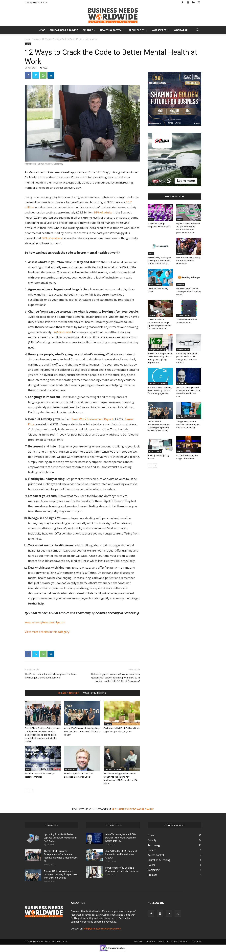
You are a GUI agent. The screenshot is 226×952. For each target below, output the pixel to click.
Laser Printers (183, 349)
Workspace (159, 30)
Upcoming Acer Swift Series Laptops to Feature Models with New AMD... (60, 837)
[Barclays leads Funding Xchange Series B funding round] (189, 277)
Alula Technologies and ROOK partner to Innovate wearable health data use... (120, 837)
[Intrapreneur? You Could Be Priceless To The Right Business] (94, 872)
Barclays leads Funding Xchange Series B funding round (188, 291)
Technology (136, 30)
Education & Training (64, 30)
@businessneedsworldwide (133, 809)
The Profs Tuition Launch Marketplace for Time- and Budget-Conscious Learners (51, 676)
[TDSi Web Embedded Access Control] (189, 308)
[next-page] (32, 790)
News (42, 30)
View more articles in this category (47, 632)
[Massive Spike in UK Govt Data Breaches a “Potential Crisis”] (82, 758)
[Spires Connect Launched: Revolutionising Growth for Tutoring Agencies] (160, 376)
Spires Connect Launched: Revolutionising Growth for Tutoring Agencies (160, 390)
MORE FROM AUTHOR (94, 693)
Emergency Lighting (157, 349)
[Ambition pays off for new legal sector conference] (43, 758)
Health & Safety (110, 30)
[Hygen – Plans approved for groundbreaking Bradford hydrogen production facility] (189, 212)
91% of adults (103, 212)
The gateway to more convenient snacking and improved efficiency (188, 424)
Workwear (181, 30)
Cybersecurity (70, 769)
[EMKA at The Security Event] (160, 277)
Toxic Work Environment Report (92, 419)
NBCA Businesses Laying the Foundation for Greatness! (188, 260)
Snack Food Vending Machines (186, 417)
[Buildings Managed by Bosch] (160, 444)
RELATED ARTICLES (68, 693)
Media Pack (196, 941)
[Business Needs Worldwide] (113, 15)
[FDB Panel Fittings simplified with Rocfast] (160, 212)
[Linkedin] (193, 2)
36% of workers (52, 238)
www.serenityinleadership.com (45, 622)
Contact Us (163, 941)
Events (28, 724)
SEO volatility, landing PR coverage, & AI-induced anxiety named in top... (159, 260)
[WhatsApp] (43, 75)
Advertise (150, 941)
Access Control (155, 284)
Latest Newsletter (179, 941)
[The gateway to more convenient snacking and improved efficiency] (189, 410)
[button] (197, 30)
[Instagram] (187, 2)
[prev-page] (27, 790)
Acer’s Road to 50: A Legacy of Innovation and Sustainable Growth (121, 854)
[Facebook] (182, 2)
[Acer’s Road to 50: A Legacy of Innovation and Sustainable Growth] (94, 855)
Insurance (181, 383)
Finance (88, 30)
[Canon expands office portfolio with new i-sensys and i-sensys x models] (189, 342)
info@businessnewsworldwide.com (102, 928)
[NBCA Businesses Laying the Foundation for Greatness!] (189, 246)
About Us (138, 941)
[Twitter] (198, 2)
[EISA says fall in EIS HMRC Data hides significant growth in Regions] (122, 713)
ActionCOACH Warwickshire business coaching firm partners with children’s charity (82, 731)
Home (27, 39)
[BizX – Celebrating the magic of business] (189, 444)
